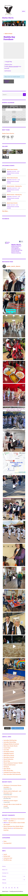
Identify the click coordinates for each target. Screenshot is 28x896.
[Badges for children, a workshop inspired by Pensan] (14, 601)
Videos (4, 879)
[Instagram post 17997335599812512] (14, 669)
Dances (4, 883)
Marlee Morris (7, 18)
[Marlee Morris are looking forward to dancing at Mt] (14, 280)
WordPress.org (7, 860)
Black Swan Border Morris (10, 746)
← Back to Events (8, 33)
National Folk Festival (9, 765)
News (5, 841)
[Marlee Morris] (7, 243)
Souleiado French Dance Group (12, 772)
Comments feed (8, 858)
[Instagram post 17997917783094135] (14, 418)
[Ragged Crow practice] (14, 578)
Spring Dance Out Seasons (11, 796)
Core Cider (6, 749)
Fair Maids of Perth (9, 751)
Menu (23, 11)
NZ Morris (6, 766)
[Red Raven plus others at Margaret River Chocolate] (14, 349)
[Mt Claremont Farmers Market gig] (14, 623)
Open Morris (7, 768)
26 (4, 109)
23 (3, 119)
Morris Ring (7, 761)
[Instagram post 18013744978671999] (14, 509)
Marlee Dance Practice (8, 133)
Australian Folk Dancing (10, 740)
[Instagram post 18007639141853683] (14, 440)
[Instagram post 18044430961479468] (14, 303)
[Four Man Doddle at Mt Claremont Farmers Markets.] (14, 486)
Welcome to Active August (11, 800)
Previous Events (6, 81)
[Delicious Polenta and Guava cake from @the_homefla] (14, 372)
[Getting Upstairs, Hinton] (14, 715)
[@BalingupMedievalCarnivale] (14, 395)
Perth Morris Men (8, 770)
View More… (5, 211)
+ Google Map (8, 61)
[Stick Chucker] (14, 692)
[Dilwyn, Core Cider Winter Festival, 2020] (14, 646)
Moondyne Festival (9, 757)
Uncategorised (7, 843)
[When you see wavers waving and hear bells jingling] (14, 532)
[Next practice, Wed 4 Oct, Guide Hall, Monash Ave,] (14, 326)
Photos (4, 876)
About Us (4, 869)
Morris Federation (8, 759)
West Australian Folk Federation (12, 774)
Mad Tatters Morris (9, 755)
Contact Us (5, 873)
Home (4, 866)
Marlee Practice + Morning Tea (14, 186)
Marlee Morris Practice (12, 177)
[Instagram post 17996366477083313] (14, 463)
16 (3, 116)
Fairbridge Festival (9, 753)
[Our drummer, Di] (14, 555)
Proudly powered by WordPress (16, 891)
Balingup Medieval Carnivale (11, 744)
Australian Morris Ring (10, 742)
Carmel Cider (7, 748)
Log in (5, 854)
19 (14, 116)
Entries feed (7, 856)
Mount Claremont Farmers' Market (13, 763)
